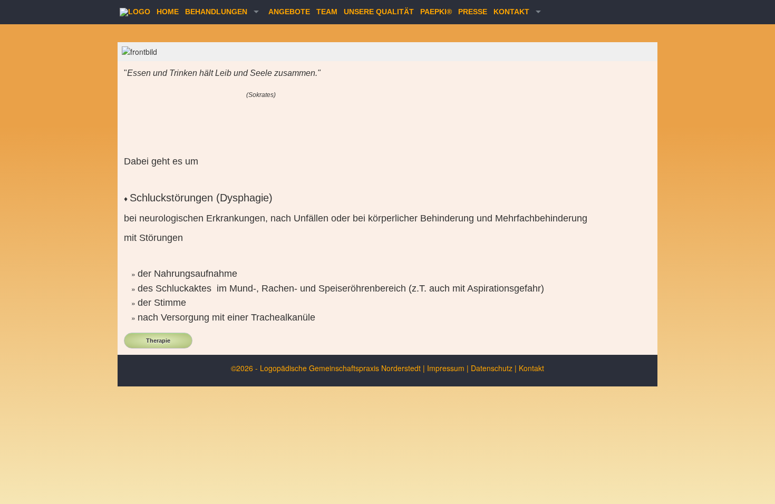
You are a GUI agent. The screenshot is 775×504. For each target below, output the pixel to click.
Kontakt (531, 368)
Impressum (445, 368)
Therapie (158, 340)
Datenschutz (491, 368)
